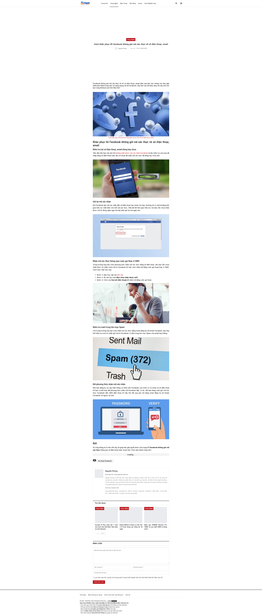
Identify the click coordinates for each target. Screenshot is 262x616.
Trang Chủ (104, 3)
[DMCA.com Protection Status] (112, 601)
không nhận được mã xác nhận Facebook (132, 153)
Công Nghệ (114, 3)
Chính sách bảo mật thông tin (113, 595)
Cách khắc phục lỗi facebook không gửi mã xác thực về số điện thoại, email (131, 137)
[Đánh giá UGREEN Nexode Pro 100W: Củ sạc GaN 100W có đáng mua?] (155, 515)
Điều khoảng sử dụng (95, 595)
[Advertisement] (131, 22)
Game (140, 3)
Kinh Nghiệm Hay (150, 3)
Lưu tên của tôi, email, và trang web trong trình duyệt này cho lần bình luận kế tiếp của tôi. (129, 577)
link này (120, 275)
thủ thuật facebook (105, 461)
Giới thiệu (83, 595)
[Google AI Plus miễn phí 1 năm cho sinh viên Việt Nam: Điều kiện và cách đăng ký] (106, 515)
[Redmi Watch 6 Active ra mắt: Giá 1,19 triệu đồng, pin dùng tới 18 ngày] (131, 515)
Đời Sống (133, 3)
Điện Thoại (123, 3)
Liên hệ (127, 595)
